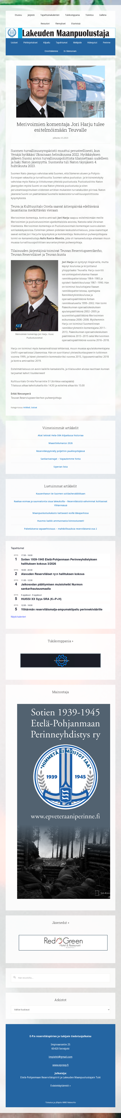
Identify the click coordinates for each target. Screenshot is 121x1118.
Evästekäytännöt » (60, 1085)
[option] (60, 660)
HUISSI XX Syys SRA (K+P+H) (41, 599)
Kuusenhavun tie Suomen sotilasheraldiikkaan (60, 493)
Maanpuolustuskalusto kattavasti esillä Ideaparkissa (60, 513)
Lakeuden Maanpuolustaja (60, 32)
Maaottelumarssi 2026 (61, 443)
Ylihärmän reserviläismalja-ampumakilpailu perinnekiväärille (61, 609)
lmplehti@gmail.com (60, 1056)
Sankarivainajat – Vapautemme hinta (61, 458)
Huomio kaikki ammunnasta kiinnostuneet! (60, 520)
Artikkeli (26, 407)
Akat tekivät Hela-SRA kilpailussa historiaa (60, 435)
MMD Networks (69, 1102)
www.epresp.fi (60, 1065)
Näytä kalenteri (18, 616)
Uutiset (34, 407)
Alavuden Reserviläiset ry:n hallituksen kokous (52, 574)
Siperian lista (61, 466)
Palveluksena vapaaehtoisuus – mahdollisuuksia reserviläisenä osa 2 (60, 528)
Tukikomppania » (60, 641)
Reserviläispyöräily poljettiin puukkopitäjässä (60, 451)
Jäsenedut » (60, 923)
